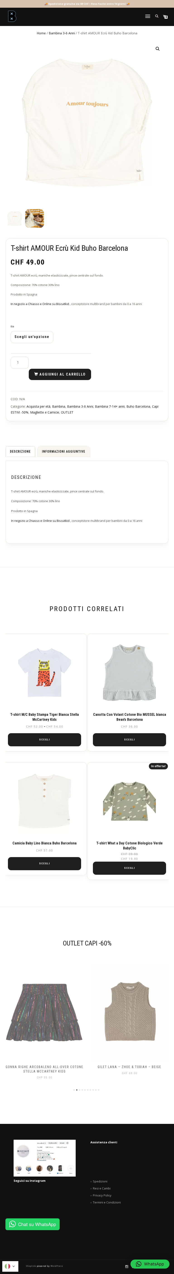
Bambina (58, 406)
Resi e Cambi (102, 1188)
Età (12, 327)
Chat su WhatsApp (37, 1224)
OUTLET (67, 412)
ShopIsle (31, 1266)
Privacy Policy (102, 1195)
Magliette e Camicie (44, 412)
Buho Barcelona (138, 406)
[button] (158, 49)
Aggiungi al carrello (62, 374)
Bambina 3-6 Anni (62, 33)
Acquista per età (38, 406)
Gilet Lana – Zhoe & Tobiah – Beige (46, 1067)
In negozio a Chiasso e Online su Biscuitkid (40, 304)
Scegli (44, 739)
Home (41, 33)
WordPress (56, 1266)
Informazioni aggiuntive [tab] (63, 451)
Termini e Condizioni (107, 1202)
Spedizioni (100, 1181)
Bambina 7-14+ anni (110, 406)
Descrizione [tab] (20, 451)
